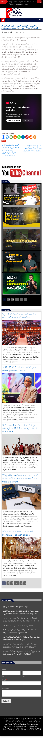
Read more (15, 362)
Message (6, 688)
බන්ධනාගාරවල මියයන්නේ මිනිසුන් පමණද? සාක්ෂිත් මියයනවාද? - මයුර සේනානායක (19, 428)
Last (23, 676)
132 (22, 300)
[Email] (11, 137)
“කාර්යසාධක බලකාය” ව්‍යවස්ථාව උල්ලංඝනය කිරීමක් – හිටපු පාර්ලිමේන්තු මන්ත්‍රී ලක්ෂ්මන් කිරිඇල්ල (10, 150)
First (3, 676)
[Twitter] (7, 137)
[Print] (15, 137)
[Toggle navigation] (8, 20)
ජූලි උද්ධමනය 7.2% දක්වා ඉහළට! (16, 606)
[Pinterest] (27, 137)
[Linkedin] (23, 137)
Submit (6, 701)
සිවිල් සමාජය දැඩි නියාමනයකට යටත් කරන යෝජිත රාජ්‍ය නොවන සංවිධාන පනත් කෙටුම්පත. (20, 478)
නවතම (3, 140)
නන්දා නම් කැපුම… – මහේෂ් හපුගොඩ (18, 625)
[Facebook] (3, 137)
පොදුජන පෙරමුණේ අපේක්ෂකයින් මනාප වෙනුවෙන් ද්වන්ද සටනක (32, 148)
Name (4, 670)
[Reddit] (30, 137)
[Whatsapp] (19, 137)
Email (4, 680)
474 (21, 583)
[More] (34, 137)
